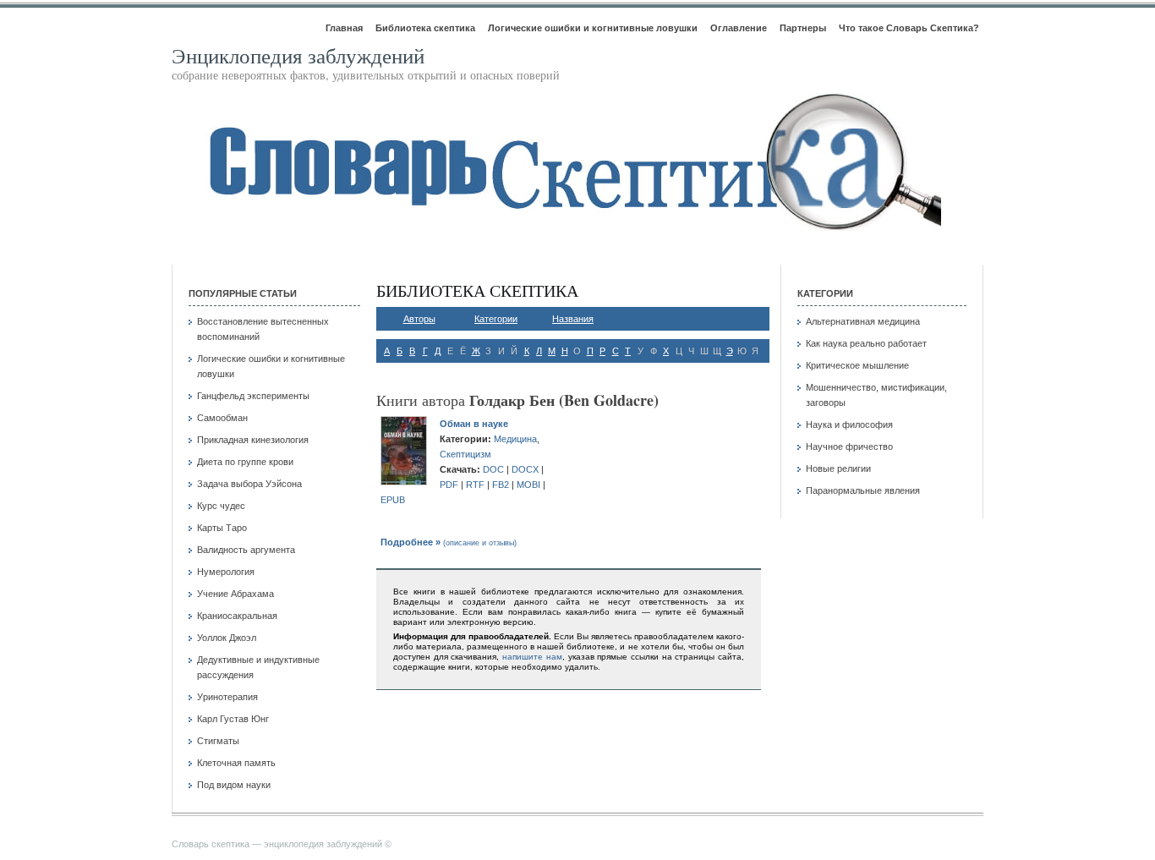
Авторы (419, 319)
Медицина (515, 439)
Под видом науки (234, 785)
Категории (495, 319)
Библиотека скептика (425, 28)
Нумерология (226, 572)
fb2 (500, 484)
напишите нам (532, 656)
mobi (528, 484)
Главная (344, 28)
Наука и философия (849, 424)
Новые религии (838, 468)
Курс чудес (221, 506)
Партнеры (803, 28)
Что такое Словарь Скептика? (909, 28)
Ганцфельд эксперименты (253, 396)
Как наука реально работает (866, 343)
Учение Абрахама (235, 594)
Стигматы (218, 741)
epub (392, 500)
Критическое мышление (857, 365)
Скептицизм (465, 454)
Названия (573, 319)
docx (525, 469)
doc (493, 469)
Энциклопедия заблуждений (298, 55)
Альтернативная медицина (863, 321)
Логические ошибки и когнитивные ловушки (593, 28)
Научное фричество (849, 446)
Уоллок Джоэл (226, 638)
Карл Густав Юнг (233, 719)
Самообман (222, 418)
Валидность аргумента (246, 550)
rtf (475, 484)
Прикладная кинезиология (253, 440)
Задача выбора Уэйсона (249, 484)
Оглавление (738, 28)
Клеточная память (236, 763)
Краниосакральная (237, 616)
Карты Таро (222, 528)
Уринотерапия (227, 697)
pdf (449, 484)
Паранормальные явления (863, 490)
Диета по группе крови (245, 462)
